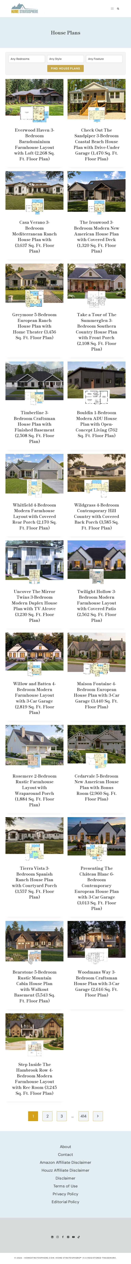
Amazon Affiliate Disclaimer (65, 1162)
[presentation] (34, 101)
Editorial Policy (65, 1201)
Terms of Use (65, 1186)
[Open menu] (112, 8)
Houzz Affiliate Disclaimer (65, 1170)
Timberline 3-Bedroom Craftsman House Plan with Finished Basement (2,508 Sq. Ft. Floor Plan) (34, 426)
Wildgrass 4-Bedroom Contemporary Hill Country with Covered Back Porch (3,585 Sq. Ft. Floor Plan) (96, 516)
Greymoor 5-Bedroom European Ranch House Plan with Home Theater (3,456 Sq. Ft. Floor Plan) (34, 325)
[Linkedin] (52, 1237)
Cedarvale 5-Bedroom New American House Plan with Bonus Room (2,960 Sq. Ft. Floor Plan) (97, 787)
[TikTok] (78, 1237)
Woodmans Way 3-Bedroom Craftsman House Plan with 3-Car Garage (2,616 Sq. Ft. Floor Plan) (96, 983)
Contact (65, 1154)
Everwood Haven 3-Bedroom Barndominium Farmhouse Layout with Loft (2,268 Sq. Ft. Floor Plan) (34, 144)
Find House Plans (65, 68)
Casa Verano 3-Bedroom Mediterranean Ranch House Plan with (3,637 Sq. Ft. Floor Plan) (34, 236)
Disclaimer (65, 1178)
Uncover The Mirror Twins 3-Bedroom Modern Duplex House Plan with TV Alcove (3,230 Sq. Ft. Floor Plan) (34, 605)
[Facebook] (62, 1237)
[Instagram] (57, 1237)
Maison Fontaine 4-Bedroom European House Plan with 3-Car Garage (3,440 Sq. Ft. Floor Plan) (96, 694)
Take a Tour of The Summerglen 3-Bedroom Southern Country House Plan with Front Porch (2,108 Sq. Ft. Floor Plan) (96, 331)
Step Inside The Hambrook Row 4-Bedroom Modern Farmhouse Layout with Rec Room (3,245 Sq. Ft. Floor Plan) (34, 1078)
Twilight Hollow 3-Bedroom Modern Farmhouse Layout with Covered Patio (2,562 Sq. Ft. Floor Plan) (96, 605)
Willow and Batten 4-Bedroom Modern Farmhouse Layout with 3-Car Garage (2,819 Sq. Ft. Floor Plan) (34, 697)
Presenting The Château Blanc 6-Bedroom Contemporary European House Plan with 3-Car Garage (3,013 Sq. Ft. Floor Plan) (96, 888)
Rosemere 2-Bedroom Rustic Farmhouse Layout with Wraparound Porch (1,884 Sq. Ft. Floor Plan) (34, 790)
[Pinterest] (68, 1237)
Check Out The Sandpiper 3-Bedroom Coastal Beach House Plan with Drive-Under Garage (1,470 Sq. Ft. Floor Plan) (97, 144)
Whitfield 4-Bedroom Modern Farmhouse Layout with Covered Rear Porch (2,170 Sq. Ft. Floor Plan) (34, 516)
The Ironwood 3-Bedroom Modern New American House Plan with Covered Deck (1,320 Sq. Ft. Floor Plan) (96, 236)
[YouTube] (73, 1237)
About (65, 1146)
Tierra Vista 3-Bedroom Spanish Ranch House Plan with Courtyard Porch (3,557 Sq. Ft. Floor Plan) (34, 882)
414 (84, 1116)
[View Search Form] (118, 8)
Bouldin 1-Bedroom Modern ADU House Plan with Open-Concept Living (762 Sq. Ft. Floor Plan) (97, 423)
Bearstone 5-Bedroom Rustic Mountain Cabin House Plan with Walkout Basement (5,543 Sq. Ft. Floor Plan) (34, 986)
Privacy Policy (65, 1193)
